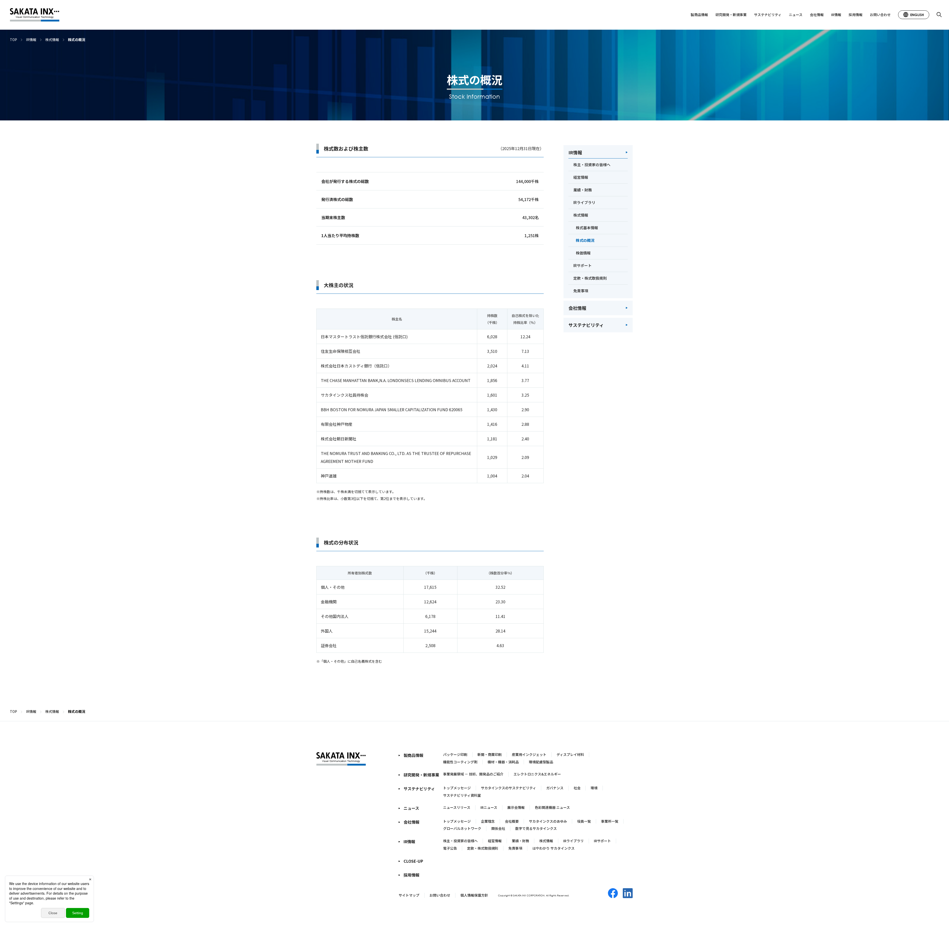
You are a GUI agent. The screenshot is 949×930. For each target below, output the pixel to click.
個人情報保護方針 (474, 895)
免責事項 (515, 848)
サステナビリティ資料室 (462, 795)
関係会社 (498, 828)
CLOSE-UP (413, 861)
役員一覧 (584, 821)
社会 (577, 787)
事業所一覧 (609, 821)
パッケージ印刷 (455, 754)
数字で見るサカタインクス (536, 828)
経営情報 (495, 840)
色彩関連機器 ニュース (552, 807)
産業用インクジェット (529, 754)
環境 (594, 787)
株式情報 (546, 840)
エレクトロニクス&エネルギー (537, 773)
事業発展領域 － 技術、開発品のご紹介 (473, 773)
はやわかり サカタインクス (553, 848)
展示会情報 (516, 807)
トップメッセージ (457, 787)
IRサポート (602, 840)
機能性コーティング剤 (460, 761)
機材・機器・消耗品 (503, 761)
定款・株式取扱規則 (482, 848)
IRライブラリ (573, 840)
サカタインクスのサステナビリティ (508, 787)
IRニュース (488, 807)
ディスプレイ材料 (570, 754)
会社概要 (512, 821)
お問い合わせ (880, 14)
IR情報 (836, 14)
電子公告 (450, 848)
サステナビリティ (767, 14)
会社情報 (817, 14)
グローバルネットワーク (462, 828)
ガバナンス (554, 787)
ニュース (795, 14)
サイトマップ (409, 895)
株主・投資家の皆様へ (460, 840)
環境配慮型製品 (541, 761)
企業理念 (488, 821)
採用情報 (856, 14)
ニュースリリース (456, 807)
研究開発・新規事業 (731, 14)
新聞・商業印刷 (489, 754)
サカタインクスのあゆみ (548, 821)
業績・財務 (520, 840)
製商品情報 (699, 14)
